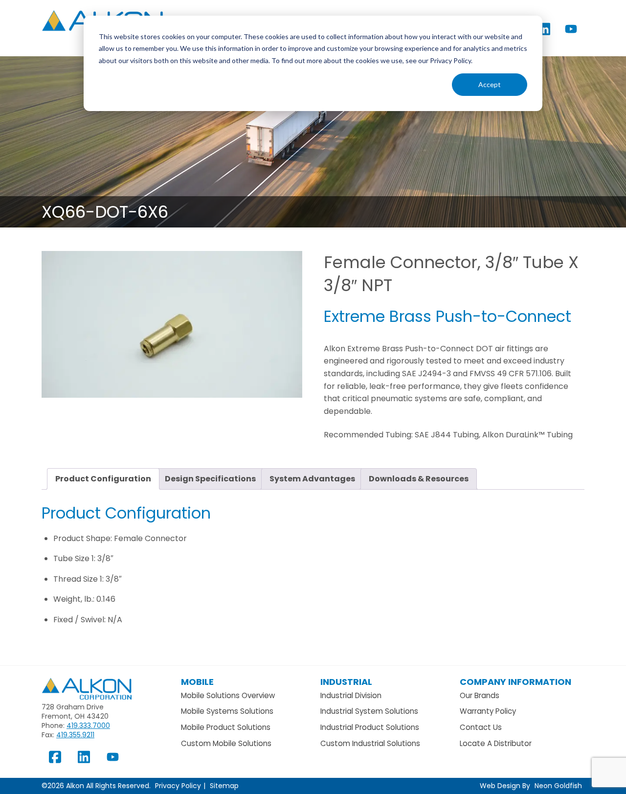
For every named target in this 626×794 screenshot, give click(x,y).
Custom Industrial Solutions (370, 743)
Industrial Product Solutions (369, 727)
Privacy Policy (178, 786)
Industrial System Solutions (369, 711)
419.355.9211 (75, 735)
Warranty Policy (488, 711)
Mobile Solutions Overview (228, 695)
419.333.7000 (88, 725)
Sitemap (224, 786)
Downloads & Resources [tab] (419, 478)
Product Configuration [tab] (103, 478)
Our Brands (479, 695)
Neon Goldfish (558, 786)
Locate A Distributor (496, 743)
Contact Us (481, 727)
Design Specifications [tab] (210, 478)
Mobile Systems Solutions (227, 711)
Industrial (346, 682)
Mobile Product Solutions (225, 727)
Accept (489, 84)
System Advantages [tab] (312, 478)
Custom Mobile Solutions (226, 743)
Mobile (197, 682)
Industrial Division (350, 695)
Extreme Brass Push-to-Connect (447, 316)
